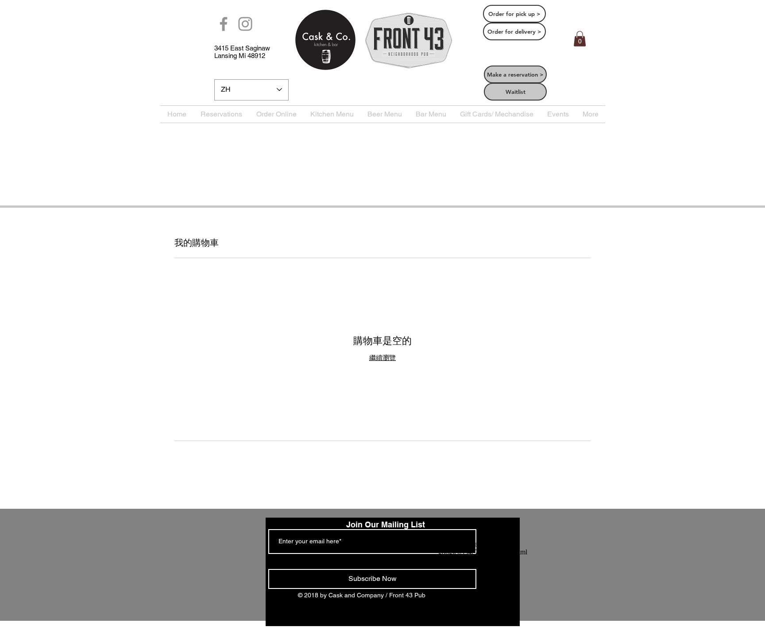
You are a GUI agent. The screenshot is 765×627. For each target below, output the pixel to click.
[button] (579, 38)
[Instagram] (245, 24)
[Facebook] (223, 24)
